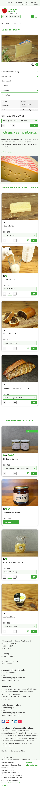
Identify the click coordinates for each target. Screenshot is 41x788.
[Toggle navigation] (36, 16)
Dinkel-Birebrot (9, 334)
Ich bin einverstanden (32, 763)
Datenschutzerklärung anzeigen (10, 784)
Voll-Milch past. (9, 279)
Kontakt (36, 4)
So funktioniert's (26, 4)
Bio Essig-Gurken (10, 459)
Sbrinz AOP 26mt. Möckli (13, 562)
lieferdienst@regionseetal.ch (13, 678)
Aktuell (26, 2)
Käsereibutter (8, 226)
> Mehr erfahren (8, 152)
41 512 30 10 (16, 680)
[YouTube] (7, 721)
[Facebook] (3, 721)
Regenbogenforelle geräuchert (16, 388)
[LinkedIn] (15, 721)
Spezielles (5, 95)
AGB (21, 751)
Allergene (5, 90)
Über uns (33, 2)
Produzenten (18, 2)
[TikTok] (19, 721)
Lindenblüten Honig (11, 512)
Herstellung (6, 76)
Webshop (17, 728)
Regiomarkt (8, 2)
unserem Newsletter (12, 689)
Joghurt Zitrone (9, 617)
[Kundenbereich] (3, 16)
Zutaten (4, 86)
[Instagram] (11, 721)
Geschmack (6, 81)
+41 (9, 680)
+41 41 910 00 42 (14, 715)
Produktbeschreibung (10, 72)
